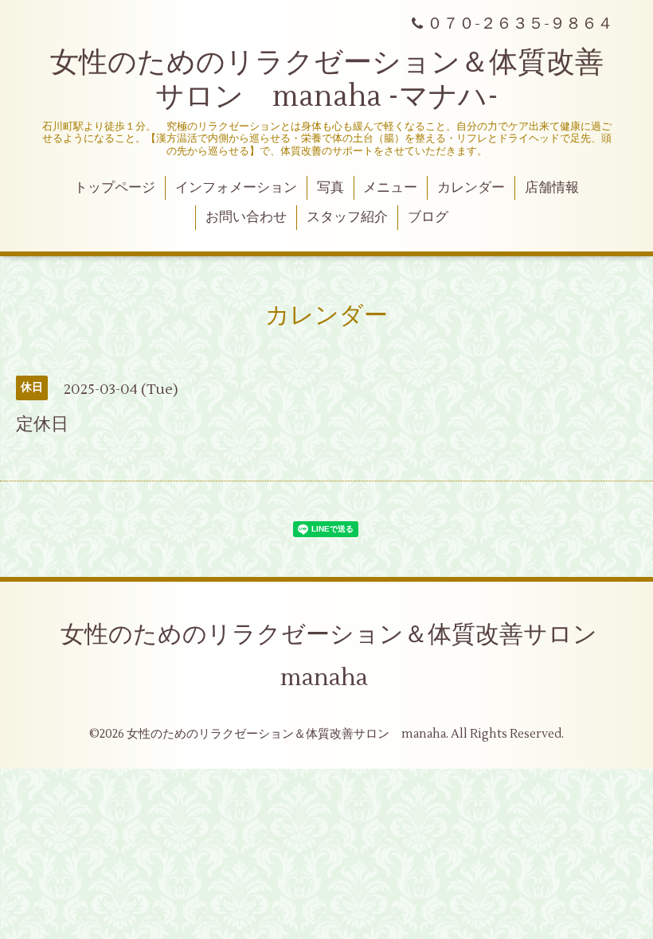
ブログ (428, 217)
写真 (330, 188)
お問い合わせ (246, 217)
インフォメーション (236, 188)
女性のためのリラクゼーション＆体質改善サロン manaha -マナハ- (327, 80)
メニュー (390, 188)
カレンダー (471, 188)
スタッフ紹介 (347, 217)
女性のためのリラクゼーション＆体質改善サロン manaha (341, 656)
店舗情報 (552, 188)
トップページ (114, 188)
